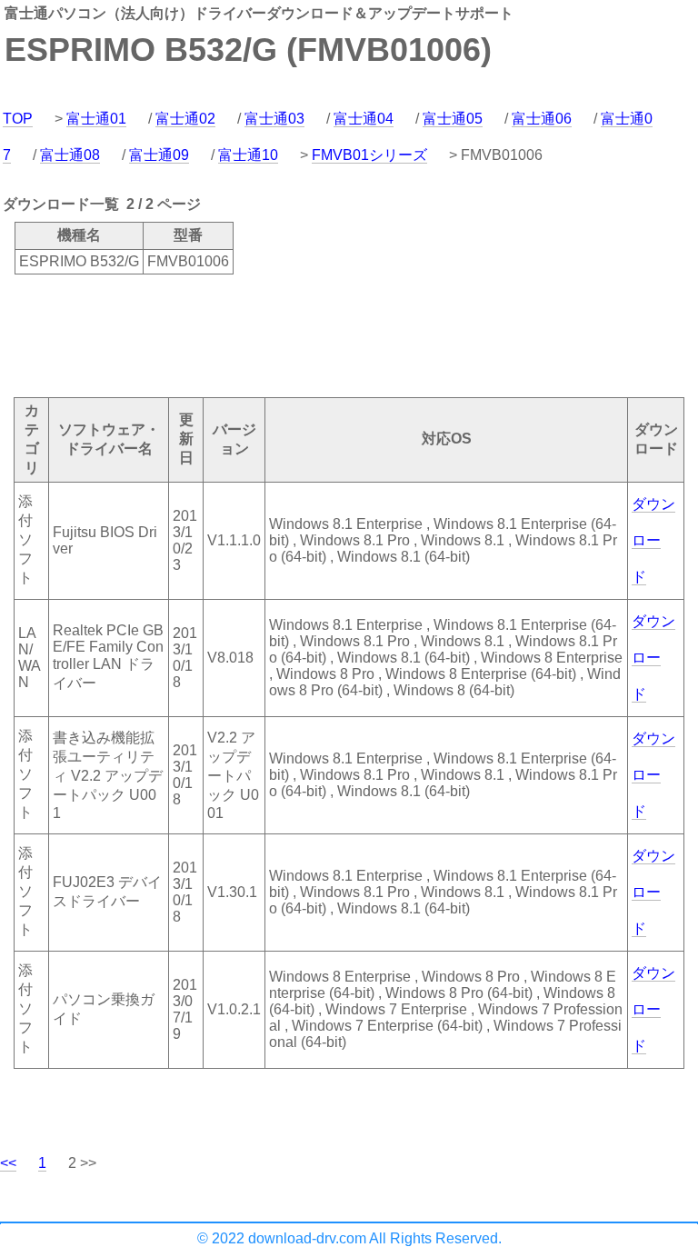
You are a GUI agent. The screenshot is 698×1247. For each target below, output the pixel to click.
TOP (18, 118)
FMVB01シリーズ (369, 155)
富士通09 (159, 155)
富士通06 (542, 118)
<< (8, 1163)
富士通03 (274, 118)
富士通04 (364, 118)
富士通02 (185, 118)
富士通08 (70, 155)
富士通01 (96, 118)
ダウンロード (653, 540)
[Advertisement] (331, 334)
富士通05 (453, 118)
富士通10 (248, 155)
